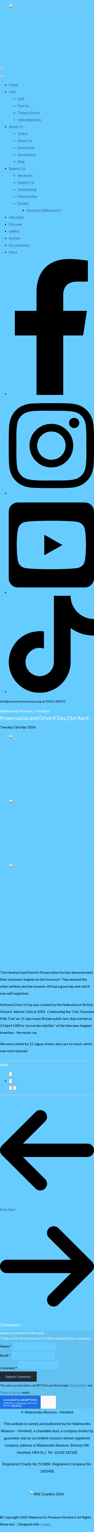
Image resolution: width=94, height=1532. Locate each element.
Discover (15, 224)
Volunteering (27, 189)
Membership (27, 196)
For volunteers (19, 245)
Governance (26, 154)
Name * (5, 1346)
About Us (16, 126)
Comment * (8, 1368)
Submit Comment (18, 1376)
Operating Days (29, 119)
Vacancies (25, 175)
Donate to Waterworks (43, 210)
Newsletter (26, 147)
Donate (23, 203)
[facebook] (51, 393)
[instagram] (51, 493)
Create (45, 1524)
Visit (12, 92)
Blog (21, 161)
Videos (22, 133)
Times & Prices (28, 112)
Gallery (14, 231)
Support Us (17, 168)
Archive (14, 238)
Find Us (23, 105)
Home (13, 85)
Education (16, 217)
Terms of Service (11, 1392)
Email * (5, 1355)
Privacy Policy (78, 1385)
